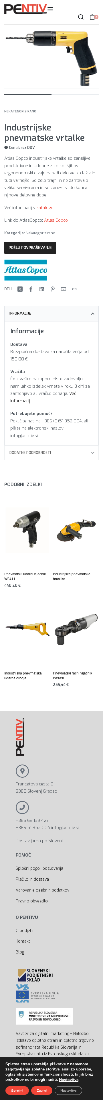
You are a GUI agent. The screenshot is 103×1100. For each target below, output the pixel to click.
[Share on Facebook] (30, 289)
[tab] (51, 313)
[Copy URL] (74, 289)
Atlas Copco (56, 220)
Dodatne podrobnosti (30, 452)
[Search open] (81, 17)
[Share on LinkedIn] (41, 289)
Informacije (20, 313)
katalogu (45, 207)
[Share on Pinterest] (52, 289)
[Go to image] (28, 94)
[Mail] (63, 289)
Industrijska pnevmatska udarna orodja (23, 675)
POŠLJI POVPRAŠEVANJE (30, 247)
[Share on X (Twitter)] (20, 289)
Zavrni (42, 1090)
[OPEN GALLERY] (51, 59)
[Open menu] (50, 9)
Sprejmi (17, 1090)
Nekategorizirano (20, 111)
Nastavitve (68, 1080)
